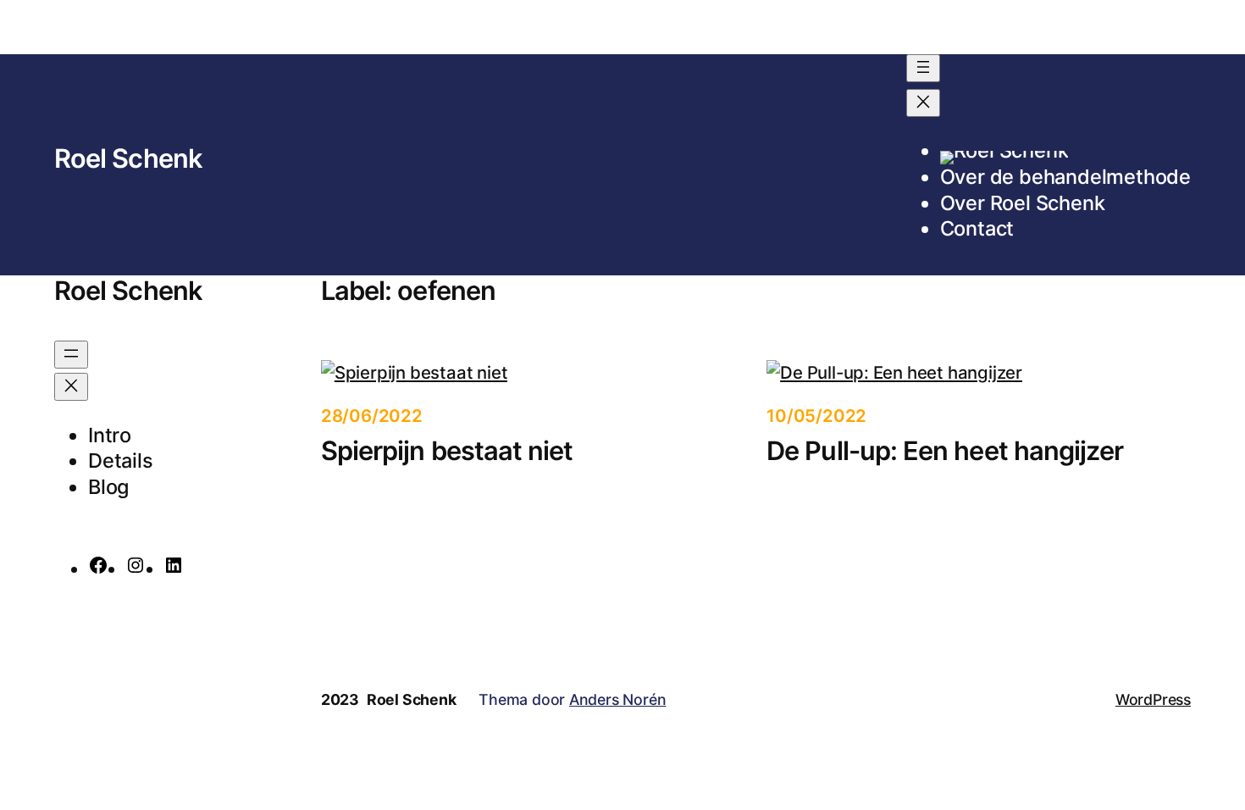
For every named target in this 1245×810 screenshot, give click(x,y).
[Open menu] (923, 68)
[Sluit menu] (923, 103)
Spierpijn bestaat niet (447, 450)
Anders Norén (618, 699)
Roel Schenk (128, 158)
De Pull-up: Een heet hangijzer (944, 450)
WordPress (1153, 699)
